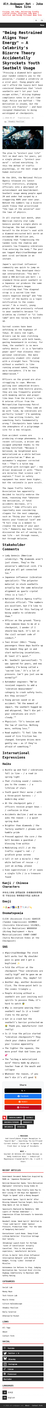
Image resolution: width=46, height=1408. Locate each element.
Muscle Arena (8, 1300)
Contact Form (8, 1336)
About (4, 1332)
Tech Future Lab (9, 1296)
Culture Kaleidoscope (12, 1304)
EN (42, 20)
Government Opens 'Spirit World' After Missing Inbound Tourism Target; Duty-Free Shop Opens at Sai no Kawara (22, 1202)
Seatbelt (29, 1117)
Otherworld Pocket (10, 1316)
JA (36, 20)
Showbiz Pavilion (16, 122)
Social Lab (7, 1287)
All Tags (6, 1328)
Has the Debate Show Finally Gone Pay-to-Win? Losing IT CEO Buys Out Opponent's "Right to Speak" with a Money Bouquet (22, 1192)
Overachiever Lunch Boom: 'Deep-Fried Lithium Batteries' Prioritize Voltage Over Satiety (20, 1236)
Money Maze (7, 1292)
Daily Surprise (9, 1312)
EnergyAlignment (15, 1117)
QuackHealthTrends (11, 1122)
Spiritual (21, 1127)
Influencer (8, 1127)
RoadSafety (27, 1122)
